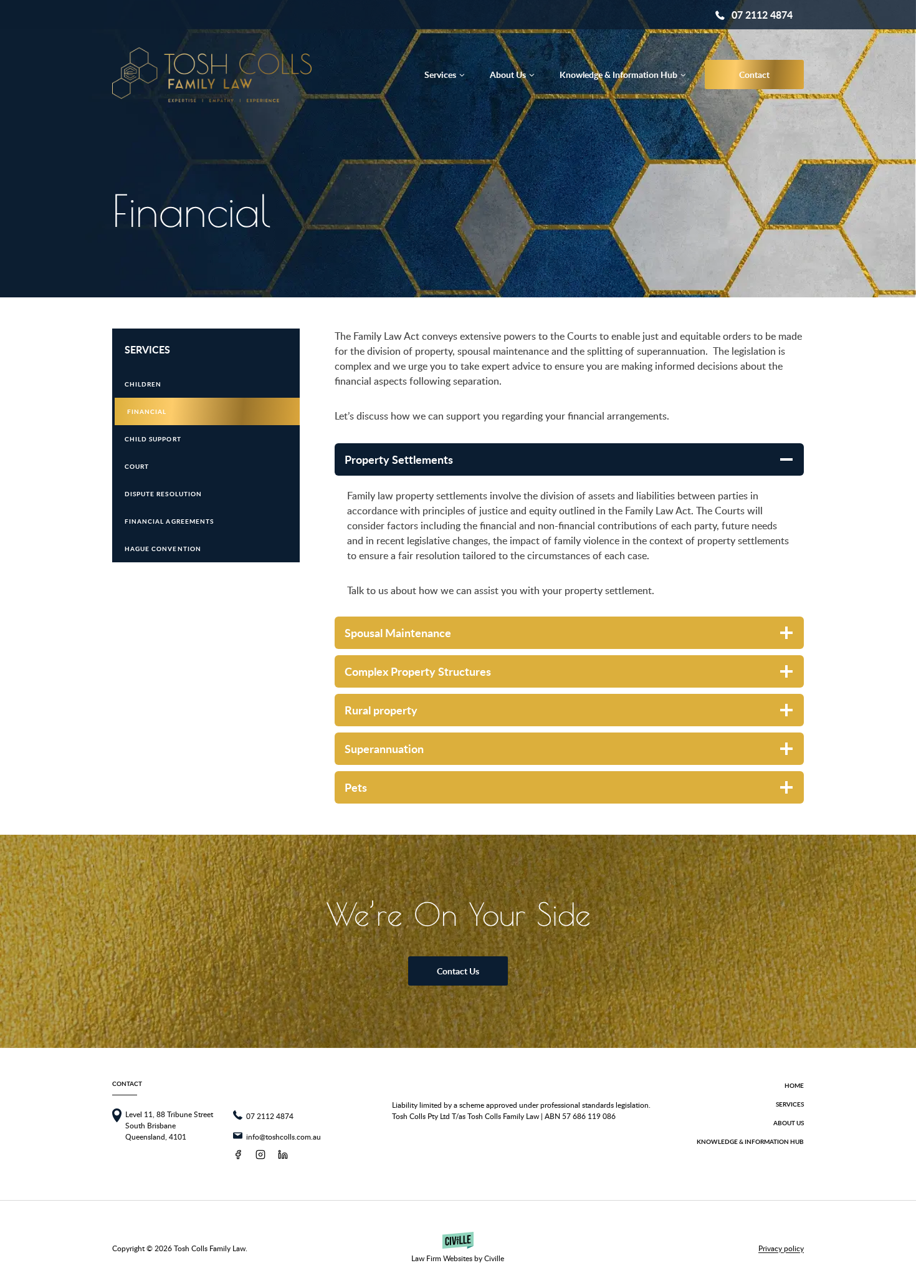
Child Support (153, 439)
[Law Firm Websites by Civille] (458, 1248)
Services (147, 349)
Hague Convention (163, 548)
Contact (754, 74)
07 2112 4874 (762, 14)
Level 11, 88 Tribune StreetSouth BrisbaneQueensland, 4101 (169, 1125)
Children (143, 384)
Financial (146, 411)
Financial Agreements (169, 521)
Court (137, 466)
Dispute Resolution (163, 493)
